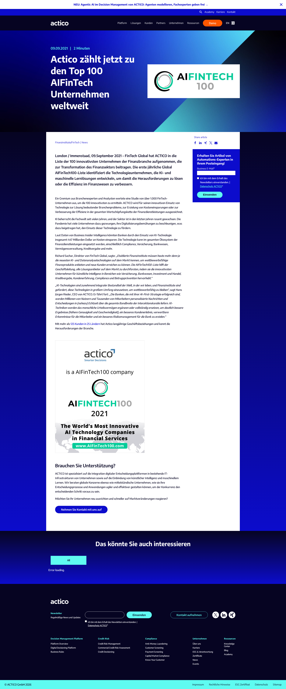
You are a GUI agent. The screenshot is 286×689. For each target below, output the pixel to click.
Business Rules (57, 651)
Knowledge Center (229, 644)
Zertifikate (197, 656)
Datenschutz (261, 684)
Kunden (149, 22)
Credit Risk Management (109, 643)
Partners (160, 22)
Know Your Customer (155, 660)
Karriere (220, 11)
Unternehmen (176, 22)
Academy (209, 11)
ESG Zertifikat (242, 684)
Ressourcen (193, 22)
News (195, 660)
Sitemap (277, 684)
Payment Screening (154, 651)
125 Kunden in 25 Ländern (85, 323)
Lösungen (136, 22)
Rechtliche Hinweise (219, 684)
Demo (212, 23)
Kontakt (231, 11)
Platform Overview (59, 643)
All (68, 560)
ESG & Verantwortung (203, 651)
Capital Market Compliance (157, 656)
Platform (122, 22)
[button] (200, 12)
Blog (226, 650)
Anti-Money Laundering (156, 643)
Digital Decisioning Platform (63, 647)
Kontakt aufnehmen (189, 615)
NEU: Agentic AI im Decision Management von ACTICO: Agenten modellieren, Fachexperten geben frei (139, 4)
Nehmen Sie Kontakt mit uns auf (81, 509)
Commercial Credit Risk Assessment (114, 647)
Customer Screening (154, 647)
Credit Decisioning (106, 651)
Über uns (197, 643)
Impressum (198, 684)
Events (196, 664)
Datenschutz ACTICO (211, 186)
